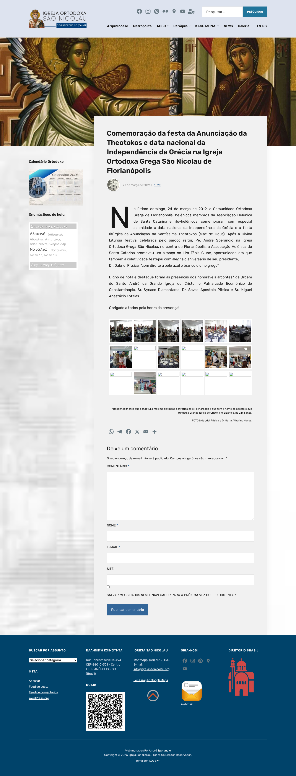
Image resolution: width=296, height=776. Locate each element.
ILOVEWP (154, 760)
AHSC (161, 26)
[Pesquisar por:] (222, 12)
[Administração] (191, 12)
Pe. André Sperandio (157, 750)
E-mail (113, 547)
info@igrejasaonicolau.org (151, 669)
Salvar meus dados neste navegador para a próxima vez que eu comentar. (172, 595)
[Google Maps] (174, 12)
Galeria (243, 26)
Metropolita (142, 26)
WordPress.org (39, 698)
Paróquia (180, 26)
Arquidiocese (117, 26)
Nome (112, 525)
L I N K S (260, 26)
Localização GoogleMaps (150, 680)
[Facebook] (139, 12)
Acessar (34, 681)
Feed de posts (38, 687)
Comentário (118, 466)
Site (110, 569)
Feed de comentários (43, 692)
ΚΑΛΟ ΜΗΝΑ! (205, 26)
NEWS (228, 26)
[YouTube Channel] (182, 12)
